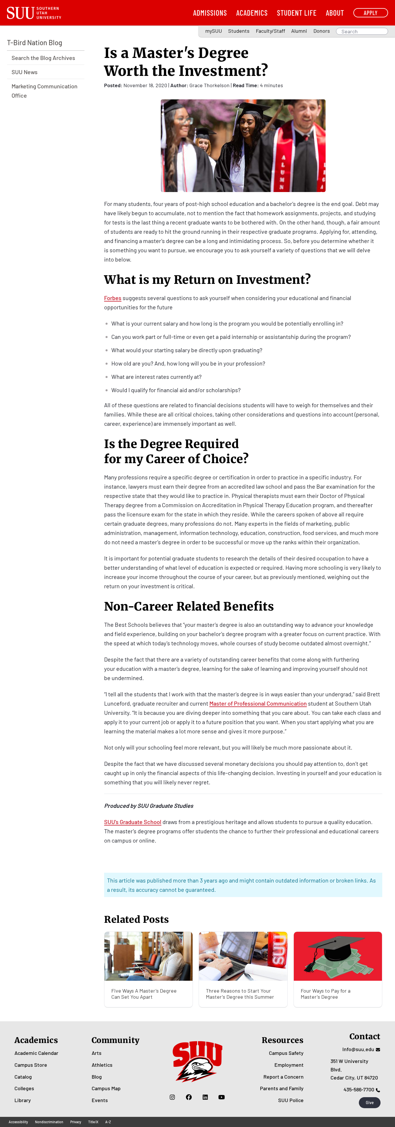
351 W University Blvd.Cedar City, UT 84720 (354, 1069)
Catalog (23, 1076)
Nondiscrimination (49, 1122)
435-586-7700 (359, 1089)
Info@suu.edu (358, 1049)
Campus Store (30, 1065)
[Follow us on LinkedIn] (205, 1097)
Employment (289, 1065)
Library (22, 1100)
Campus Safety (286, 1053)
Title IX (93, 1122)
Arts (96, 1053)
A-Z (108, 1122)
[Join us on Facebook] (188, 1097)
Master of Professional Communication (258, 703)
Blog (97, 1076)
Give (370, 1102)
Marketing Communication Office (44, 91)
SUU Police (291, 1100)
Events (100, 1100)
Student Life (297, 12)
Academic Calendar (36, 1053)
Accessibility (18, 1122)
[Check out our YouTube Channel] (221, 1097)
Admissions (210, 12)
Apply (371, 12)
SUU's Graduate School (132, 821)
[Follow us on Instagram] (172, 1097)
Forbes (112, 297)
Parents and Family (282, 1088)
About (335, 12)
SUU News (25, 71)
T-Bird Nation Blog (34, 42)
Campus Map (106, 1088)
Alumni (299, 31)
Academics (252, 12)
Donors (321, 31)
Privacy (75, 1122)
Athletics (102, 1065)
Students (239, 31)
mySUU (213, 31)
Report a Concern (283, 1076)
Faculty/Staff (270, 31)
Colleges (24, 1088)
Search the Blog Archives (43, 57)
